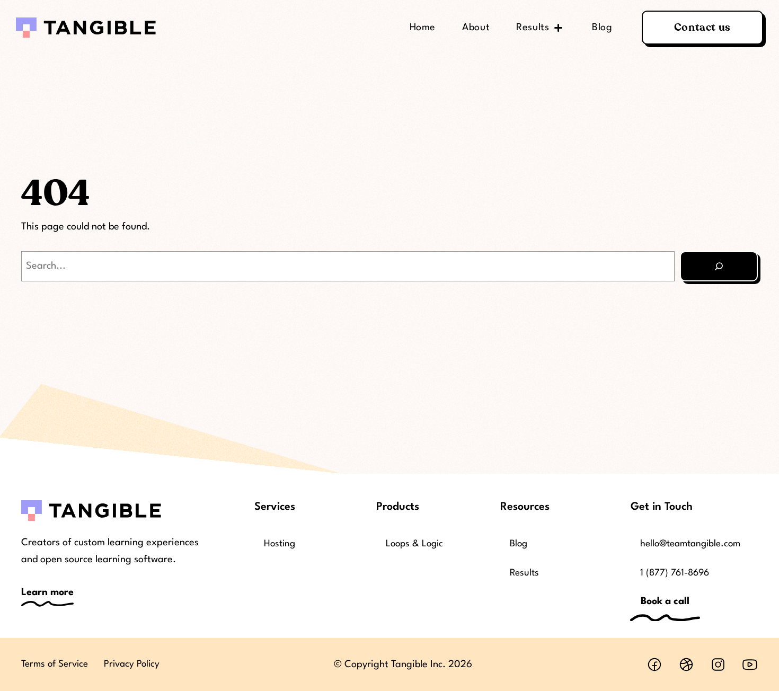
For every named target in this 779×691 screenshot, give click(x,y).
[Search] (719, 266)
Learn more (47, 592)
